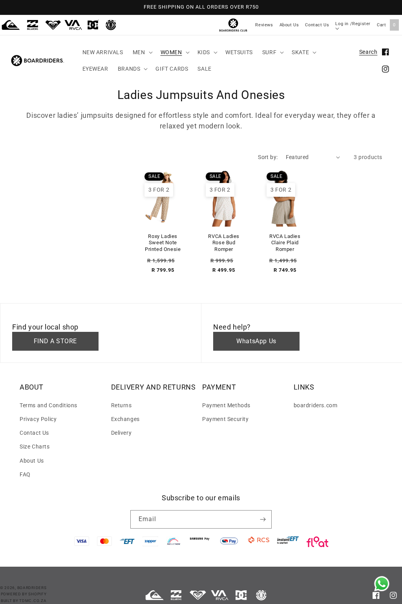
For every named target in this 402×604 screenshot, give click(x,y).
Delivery (121, 433)
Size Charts (35, 446)
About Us (289, 24)
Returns (121, 405)
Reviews (264, 24)
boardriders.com (316, 405)
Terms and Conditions (48, 405)
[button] (142, 52)
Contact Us (317, 24)
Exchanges (125, 419)
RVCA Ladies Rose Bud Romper (223, 243)
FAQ (25, 474)
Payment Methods (226, 405)
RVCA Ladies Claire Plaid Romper (285, 243)
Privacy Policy (38, 419)
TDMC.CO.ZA (32, 601)
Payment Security (225, 419)
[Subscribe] (262, 519)
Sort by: (268, 157)
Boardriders (32, 588)
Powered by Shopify (24, 594)
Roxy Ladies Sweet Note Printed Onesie (163, 243)
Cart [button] (386, 24)
